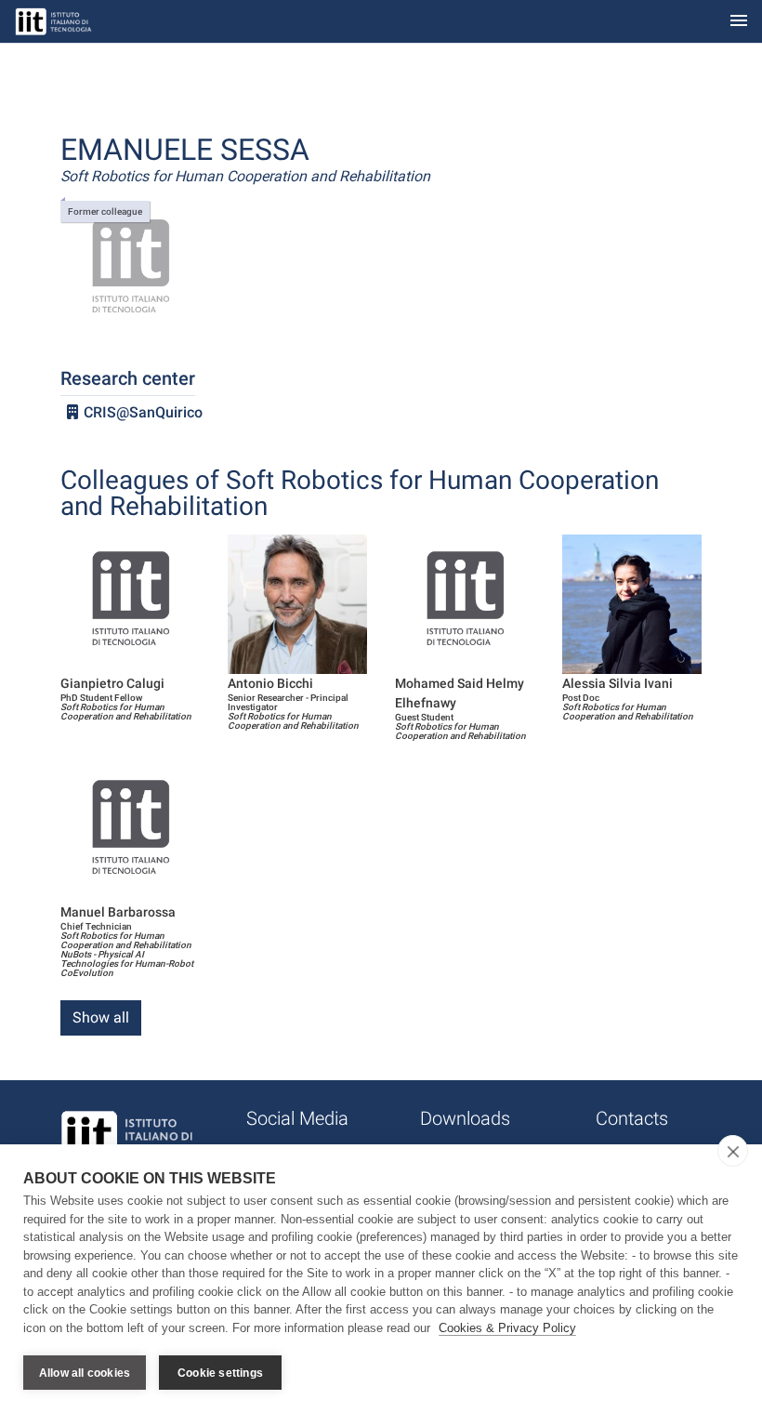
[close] (732, 1151)
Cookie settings (220, 1373)
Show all (100, 1017)
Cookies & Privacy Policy (507, 1328)
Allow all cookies (84, 1373)
